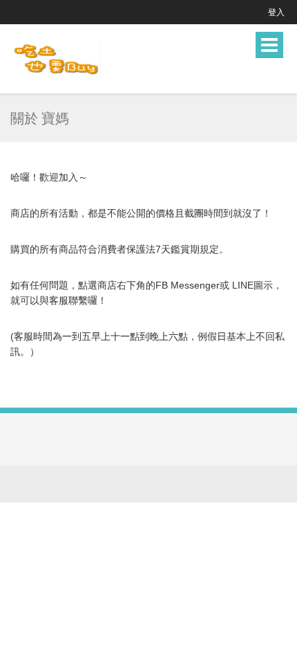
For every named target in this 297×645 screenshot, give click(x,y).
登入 (276, 12)
